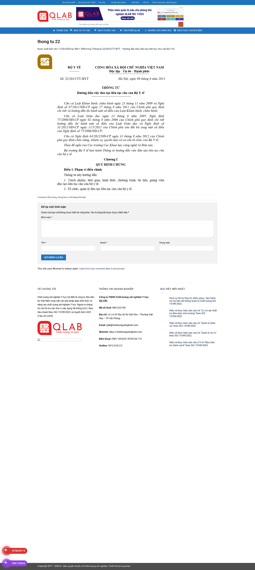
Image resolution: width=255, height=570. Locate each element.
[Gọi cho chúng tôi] (210, 2)
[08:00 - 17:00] (188, 2)
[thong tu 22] (107, 122)
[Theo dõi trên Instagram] (202, 2)
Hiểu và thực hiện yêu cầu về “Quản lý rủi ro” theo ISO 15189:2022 (192, 334)
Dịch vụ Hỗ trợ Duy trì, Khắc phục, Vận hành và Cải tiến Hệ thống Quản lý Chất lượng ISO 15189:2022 (192, 301)
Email (103, 242)
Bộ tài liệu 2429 (68, 2)
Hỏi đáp (102, 2)
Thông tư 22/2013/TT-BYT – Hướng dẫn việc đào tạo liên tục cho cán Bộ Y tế (133, 48)
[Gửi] (180, 24)
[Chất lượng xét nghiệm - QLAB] (54, 16)
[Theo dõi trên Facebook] (199, 2)
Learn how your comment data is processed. (102, 268)
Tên (43, 242)
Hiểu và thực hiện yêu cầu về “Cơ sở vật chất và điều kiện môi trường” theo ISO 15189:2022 (193, 313)
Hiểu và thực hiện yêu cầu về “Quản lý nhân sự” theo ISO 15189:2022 (192, 324)
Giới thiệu (135, 2)
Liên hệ (146, 2)
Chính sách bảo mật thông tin (164, 2)
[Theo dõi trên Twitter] (205, 2)
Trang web (164, 242)
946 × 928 (79, 48)
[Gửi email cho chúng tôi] (208, 2)
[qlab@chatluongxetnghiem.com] (181, 2)
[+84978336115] (194, 2)
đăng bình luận (79, 197)
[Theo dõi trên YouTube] (213, 2)
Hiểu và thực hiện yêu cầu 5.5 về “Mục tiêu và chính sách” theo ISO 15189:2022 (192, 344)
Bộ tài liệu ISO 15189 (86, 2)
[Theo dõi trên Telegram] (216, 2)
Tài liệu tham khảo (118, 2)
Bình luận (46, 217)
